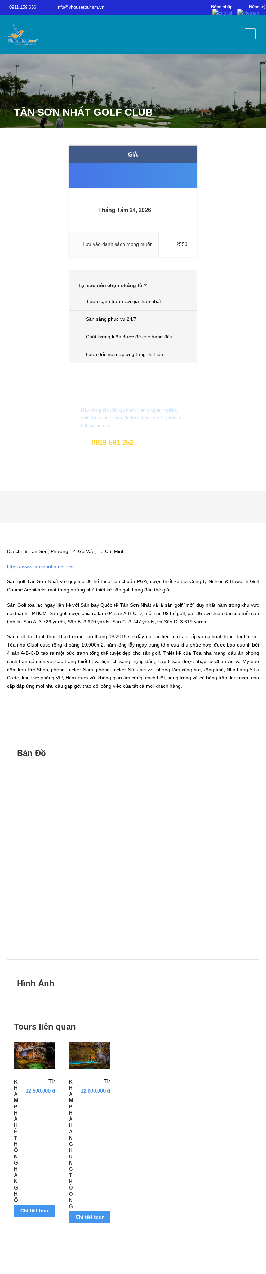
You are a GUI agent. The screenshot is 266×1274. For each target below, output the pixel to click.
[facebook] (155, 6)
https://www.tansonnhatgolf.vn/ (40, 566)
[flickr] (167, 6)
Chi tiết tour (34, 1210)
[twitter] (191, 6)
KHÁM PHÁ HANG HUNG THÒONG (71, 1144)
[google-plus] (179, 6)
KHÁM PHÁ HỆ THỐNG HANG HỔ (16, 1141)
